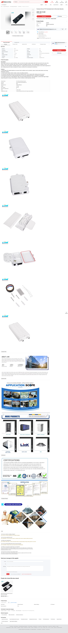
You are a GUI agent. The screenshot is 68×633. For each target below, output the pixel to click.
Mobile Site (54, 626)
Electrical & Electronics (6, 6)
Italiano (29, 627)
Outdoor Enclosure (20, 604)
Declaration (43, 629)
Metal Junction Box (11, 614)
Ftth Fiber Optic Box (46, 619)
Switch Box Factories (5, 619)
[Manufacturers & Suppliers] (6, 2)
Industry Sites (40, 626)
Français (22, 627)
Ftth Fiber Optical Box (5, 621)
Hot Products (11, 626)
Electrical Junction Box (19, 614)
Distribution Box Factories (33, 619)
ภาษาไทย (49, 627)
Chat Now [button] (60, 16)
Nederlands (35, 627)
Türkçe (52, 627)
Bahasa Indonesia (59, 627)
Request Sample (53, 18)
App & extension (55, 4)
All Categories (4, 4)
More (2, 623)
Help (50, 4)
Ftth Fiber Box (53, 619)
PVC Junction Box (4, 614)
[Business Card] (65, 46)
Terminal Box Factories (24, 619)
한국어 (41, 627)
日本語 (44, 627)
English (12, 627)
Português (18, 627)
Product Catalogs (14, 602)
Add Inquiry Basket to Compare (18, 35)
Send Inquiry (44, 16)
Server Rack (2, 604)
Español (15, 627)
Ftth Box (40, 619)
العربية (39, 627)
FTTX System (52, 604)
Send (8, 574)
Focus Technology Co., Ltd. (28, 629)
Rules (66, 4)
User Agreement (39, 629)
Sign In (38, 38)
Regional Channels (45, 626)
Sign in (66, 2)
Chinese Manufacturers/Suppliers (23, 626)
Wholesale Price (35, 626)
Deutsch (32, 627)
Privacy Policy (47, 629)
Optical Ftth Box (59, 619)
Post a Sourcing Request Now (26, 574)
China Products (16, 626)
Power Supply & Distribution (13, 6)
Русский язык (25, 627)
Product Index (50, 626)
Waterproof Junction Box (25, 6)
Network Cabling (36, 604)
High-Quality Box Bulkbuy (13, 621)
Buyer (46, 4)
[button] (47, 44)
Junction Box (19, 6)
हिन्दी (46, 627)
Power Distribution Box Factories (14, 619)
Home (1, 6)
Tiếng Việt (55, 627)
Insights (57, 626)
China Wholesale (30, 626)
